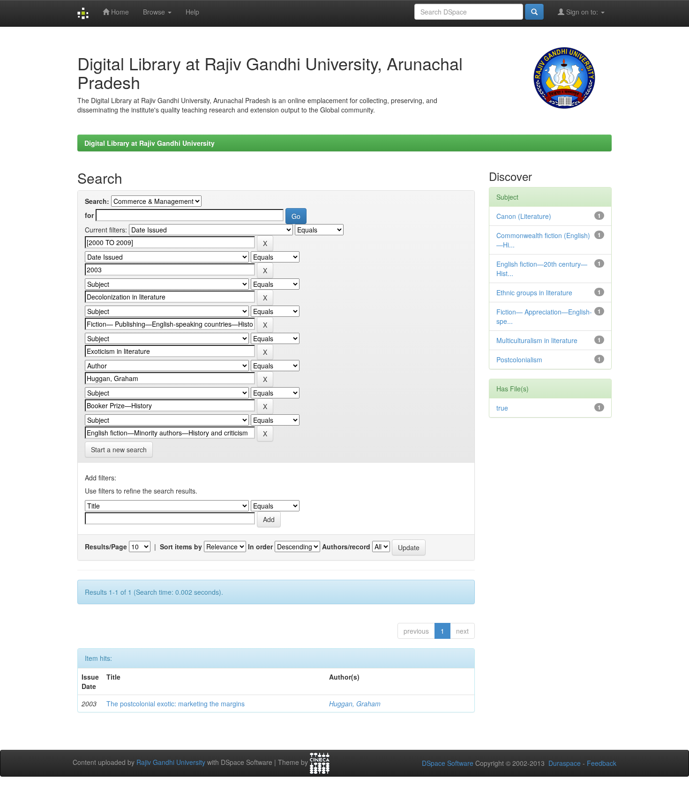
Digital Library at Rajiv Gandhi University (149, 143)
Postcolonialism (519, 359)
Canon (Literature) (523, 216)
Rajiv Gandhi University (170, 762)
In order (260, 546)
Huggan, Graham (355, 703)
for (89, 215)
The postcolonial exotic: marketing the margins (175, 703)
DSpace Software (447, 763)
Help (192, 11)
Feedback (601, 763)
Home (119, 11)
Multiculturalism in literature (536, 340)
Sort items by (181, 546)
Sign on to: (582, 11)
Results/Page (106, 546)
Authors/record (346, 546)
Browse (155, 11)
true (502, 407)
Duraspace (564, 763)
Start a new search (119, 449)
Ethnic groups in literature (534, 292)
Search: (97, 201)
